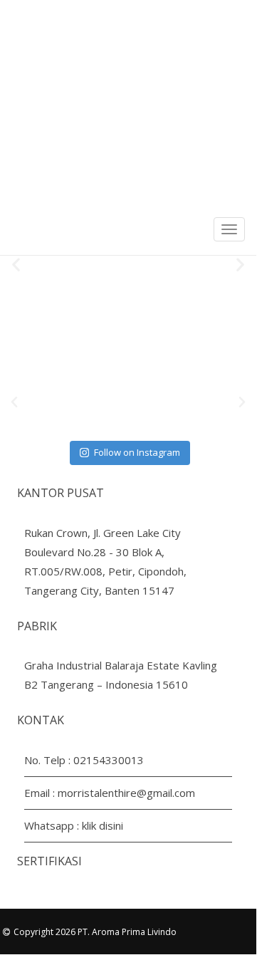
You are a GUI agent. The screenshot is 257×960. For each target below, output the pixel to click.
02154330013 (108, 760)
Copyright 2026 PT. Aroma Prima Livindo (95, 932)
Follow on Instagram (137, 452)
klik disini (102, 825)
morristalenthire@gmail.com (126, 793)
